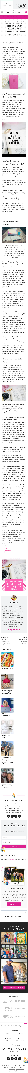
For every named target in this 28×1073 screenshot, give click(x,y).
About (20, 1038)
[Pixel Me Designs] (16, 1071)
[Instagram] (12, 816)
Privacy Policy (12, 1069)
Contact (8, 1040)
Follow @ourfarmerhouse (14, 988)
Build (20, 1036)
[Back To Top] (25, 1022)
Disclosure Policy (20, 1069)
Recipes (20, 1033)
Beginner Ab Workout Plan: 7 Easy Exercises (5, 640)
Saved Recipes (20, 1040)
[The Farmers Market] (21, 5)
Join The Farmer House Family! (14, 17)
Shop (7, 1033)
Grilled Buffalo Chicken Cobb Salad (7, 669)
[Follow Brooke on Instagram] (11, 630)
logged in (11, 859)
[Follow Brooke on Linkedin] (17, 630)
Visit (7, 1036)
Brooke (10, 34)
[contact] (19, 816)
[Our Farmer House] (7, 5)
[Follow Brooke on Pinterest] (20, 630)
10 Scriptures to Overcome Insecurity (22, 640)
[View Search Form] (26, 12)
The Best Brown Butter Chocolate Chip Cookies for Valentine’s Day (7, 691)
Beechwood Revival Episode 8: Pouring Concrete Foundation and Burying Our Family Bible (7, 761)
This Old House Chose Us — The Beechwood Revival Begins (7, 785)
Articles (8, 1038)
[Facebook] (8, 816)
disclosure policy (6, 43)
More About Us (14, 904)
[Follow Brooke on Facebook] (8, 630)
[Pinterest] (15, 816)
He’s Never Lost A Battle (6, 736)
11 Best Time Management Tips (6, 714)
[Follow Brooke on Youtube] (14, 630)
